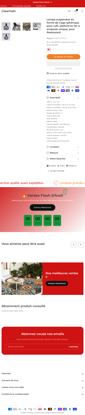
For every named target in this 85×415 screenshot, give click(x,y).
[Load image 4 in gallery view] (36, 26)
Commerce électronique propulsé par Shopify (49, 412)
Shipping (49, 38)
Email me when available (60, 73)
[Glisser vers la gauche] (2, 24)
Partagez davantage (57, 171)
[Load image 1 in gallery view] (6, 26)
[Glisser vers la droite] (40, 47)
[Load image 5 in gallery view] (6, 36)
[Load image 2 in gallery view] (16, 26)
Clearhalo (30, 412)
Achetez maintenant (42, 207)
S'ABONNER (73, 347)
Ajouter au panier (65, 57)
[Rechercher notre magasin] (70, 11)
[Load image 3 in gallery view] (26, 26)
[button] (63, 63)
